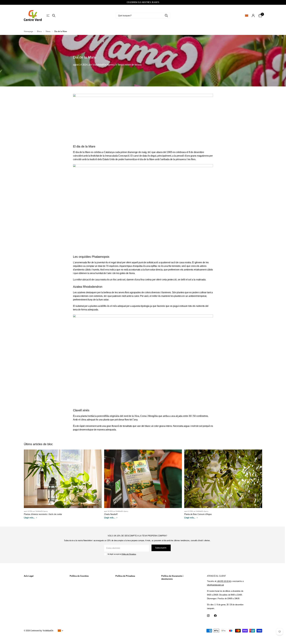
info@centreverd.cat (215, 585)
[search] (53, 15)
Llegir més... (29, 518)
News (48, 31)
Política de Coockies (79, 576)
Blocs (39, 31)
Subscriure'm (161, 548)
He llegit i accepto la (122, 554)
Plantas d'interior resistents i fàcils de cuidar (43, 514)
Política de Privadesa (129, 554)
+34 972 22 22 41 (224, 581)
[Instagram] (208, 615)
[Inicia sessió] (253, 15)
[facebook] (215, 615)
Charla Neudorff (111, 514)
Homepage (28, 31)
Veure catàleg (48, 15)
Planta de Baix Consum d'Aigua (198, 514)
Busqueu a (166, 15)
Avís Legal (29, 576)
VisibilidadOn (48, 630)
